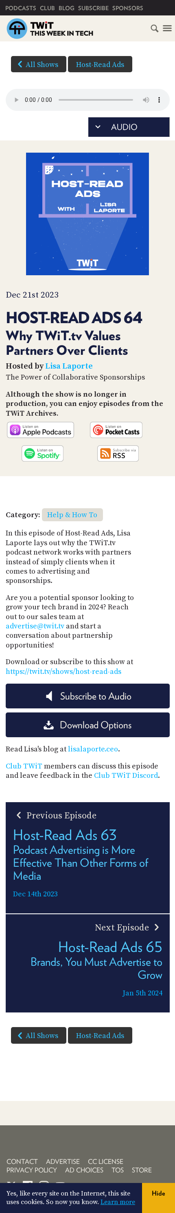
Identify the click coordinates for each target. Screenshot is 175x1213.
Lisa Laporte (69, 366)
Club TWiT (24, 766)
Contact (22, 1162)
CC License (105, 1162)
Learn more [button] (118, 1202)
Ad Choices (84, 1170)
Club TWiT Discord (126, 775)
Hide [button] (158, 1193)
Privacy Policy (32, 1170)
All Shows (42, 64)
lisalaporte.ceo (93, 749)
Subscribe (93, 8)
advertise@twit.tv (35, 626)
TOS (118, 1170)
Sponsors (127, 8)
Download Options (95, 725)
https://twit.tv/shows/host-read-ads (63, 671)
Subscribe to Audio (95, 696)
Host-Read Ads (100, 64)
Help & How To (72, 515)
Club (47, 8)
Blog (66, 8)
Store (142, 1170)
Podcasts (20, 8)
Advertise (63, 1162)
